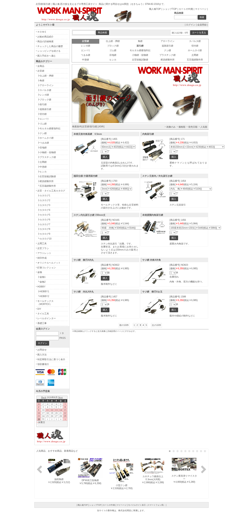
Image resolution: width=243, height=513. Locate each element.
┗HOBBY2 (43, 296)
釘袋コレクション (46, 267)
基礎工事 (42, 323)
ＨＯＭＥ (42, 31)
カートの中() (186, 9)
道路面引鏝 (167, 45)
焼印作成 (42, 258)
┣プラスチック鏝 (46, 157)
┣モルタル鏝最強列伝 (48, 128)
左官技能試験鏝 (140, 59)
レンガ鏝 (85, 45)
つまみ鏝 (85, 55)
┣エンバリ (43, 119)
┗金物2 (41, 281)
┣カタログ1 (43, 195)
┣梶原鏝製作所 (45, 181)
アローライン (168, 41)
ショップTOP (170, 9)
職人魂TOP (155, 9)
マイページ (201, 9)
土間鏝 (194, 55)
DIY (39, 309)
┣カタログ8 (43, 229)
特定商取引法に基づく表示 (51, 359)
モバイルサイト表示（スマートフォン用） (146, 505)
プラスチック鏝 (167, 55)
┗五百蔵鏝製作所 (46, 186)
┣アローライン (45, 85)
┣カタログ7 (43, 224)
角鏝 (140, 41)
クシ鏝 (167, 50)
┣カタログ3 (43, 205)
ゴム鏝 (112, 50)
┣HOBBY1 (43, 291)
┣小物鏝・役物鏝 (46, 152)
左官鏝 (40, 71)
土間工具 (42, 243)
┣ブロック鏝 (44, 99)
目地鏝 (112, 55)
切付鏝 (194, 45)
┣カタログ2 (43, 200)
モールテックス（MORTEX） (45, 302)
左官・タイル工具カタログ (51, 190)
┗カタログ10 (44, 238)
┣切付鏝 (42, 114)
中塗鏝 (85, 59)
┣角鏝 (40, 80)
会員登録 (202, 24)
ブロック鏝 (113, 45)
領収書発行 (43, 364)
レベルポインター (46, 318)
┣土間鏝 (42, 162)
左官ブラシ (43, 248)
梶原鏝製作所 (168, 59)
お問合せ (42, 349)
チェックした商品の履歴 (50, 46)
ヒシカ (112, 59)
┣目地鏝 (42, 147)
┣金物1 (41, 277)
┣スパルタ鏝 (44, 90)
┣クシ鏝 (42, 133)
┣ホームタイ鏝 (45, 138)
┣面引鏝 (42, 104)
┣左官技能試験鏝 (46, 176)
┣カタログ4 (43, 210)
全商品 (40, 66)
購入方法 (42, 354)
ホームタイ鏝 (195, 50)
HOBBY (41, 286)
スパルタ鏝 (195, 41)
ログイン (190, 24)
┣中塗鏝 (42, 166)
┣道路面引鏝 (44, 109)
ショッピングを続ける (48, 51)
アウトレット (44, 253)
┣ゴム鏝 (42, 123)
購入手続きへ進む (46, 55)
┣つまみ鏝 (43, 142)
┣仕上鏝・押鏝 (45, 75)
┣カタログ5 (43, 214)
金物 (39, 272)
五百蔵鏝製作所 (195, 59)
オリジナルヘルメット (48, 262)
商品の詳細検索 (45, 41)
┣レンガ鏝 (43, 94)
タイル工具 (43, 313)
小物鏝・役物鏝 (140, 55)
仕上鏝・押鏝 (113, 41)
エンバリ (85, 50)
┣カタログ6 (43, 219)
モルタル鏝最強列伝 (140, 50)
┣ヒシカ (42, 171)
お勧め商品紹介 (45, 36)
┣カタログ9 (43, 234)
